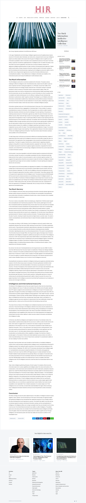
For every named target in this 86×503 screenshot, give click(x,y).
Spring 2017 (68, 160)
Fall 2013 (66, 119)
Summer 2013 (21, 418)
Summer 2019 (69, 165)
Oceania (47, 17)
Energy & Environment (63, 116)
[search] (69, 18)
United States (70, 173)
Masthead (57, 474)
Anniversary (68, 95)
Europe (21, 17)
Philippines (61, 149)
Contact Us (58, 476)
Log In (58, 17)
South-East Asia (62, 157)
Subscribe (64, 17)
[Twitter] (74, 501)
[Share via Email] (48, 418)
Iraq (59, 133)
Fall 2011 (60, 119)
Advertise (57, 480)
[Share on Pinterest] (45, 418)
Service (69, 154)
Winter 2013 (61, 179)
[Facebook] (76, 501)
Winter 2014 (68, 179)
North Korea (61, 143)
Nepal (65, 141)
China (67, 103)
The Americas (61, 168)
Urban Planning (61, 176)
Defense (68, 106)
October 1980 (61, 146)
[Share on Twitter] (34, 418)
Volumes (57, 489)
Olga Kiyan (65, 460)
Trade (68, 168)
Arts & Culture (61, 100)
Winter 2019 (61, 184)
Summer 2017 (61, 165)
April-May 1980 (61, 97)
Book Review (61, 103)
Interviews (69, 130)
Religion (60, 152)
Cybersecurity (12, 418)
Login (57, 493)
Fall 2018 (60, 124)
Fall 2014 (60, 122)
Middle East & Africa (32, 17)
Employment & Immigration (64, 114)
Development (68, 108)
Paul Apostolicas (19, 459)
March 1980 (70, 135)
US (17, 17)
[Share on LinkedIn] (41, 418)
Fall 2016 (66, 122)
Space (69, 157)
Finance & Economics (63, 127)
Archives (53, 17)
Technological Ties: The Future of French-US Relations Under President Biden (42, 458)
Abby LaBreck (42, 460)
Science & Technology (68, 152)
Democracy (61, 108)
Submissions (58, 482)
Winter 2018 (68, 181)
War (68, 176)
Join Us (57, 478)
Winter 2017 (61, 181)
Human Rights (61, 130)
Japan (64, 133)
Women (60, 187)
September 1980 (62, 154)
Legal (57, 491)
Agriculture (61, 95)
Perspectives (69, 146)
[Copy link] (52, 418)
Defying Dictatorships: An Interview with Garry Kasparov (19, 457)
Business (34, 474)
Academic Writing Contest (61, 484)
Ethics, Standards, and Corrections (62, 486)
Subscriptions (58, 488)
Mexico (60, 138)
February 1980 (67, 124)
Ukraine (68, 170)
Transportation (61, 170)
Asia (25, 17)
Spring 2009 (61, 160)
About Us (57, 473)
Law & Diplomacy (62, 135)
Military (60, 141)
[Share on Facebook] (37, 418)
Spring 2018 (61, 162)
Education (61, 111)
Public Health (68, 149)
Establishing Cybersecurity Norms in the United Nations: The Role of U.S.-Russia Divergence (66, 458)
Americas (41, 17)
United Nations (61, 173)
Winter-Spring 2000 (70, 184)
